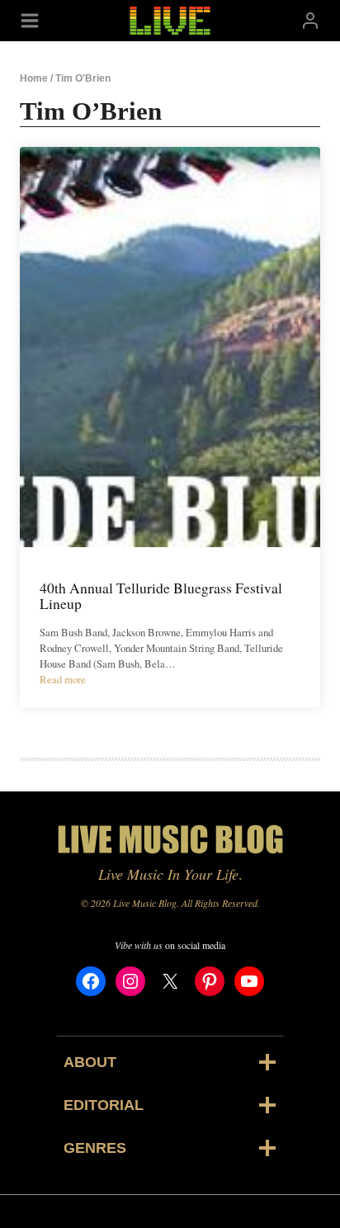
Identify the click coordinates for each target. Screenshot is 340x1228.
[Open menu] (30, 20)
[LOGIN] (310, 20)
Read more (63, 679)
